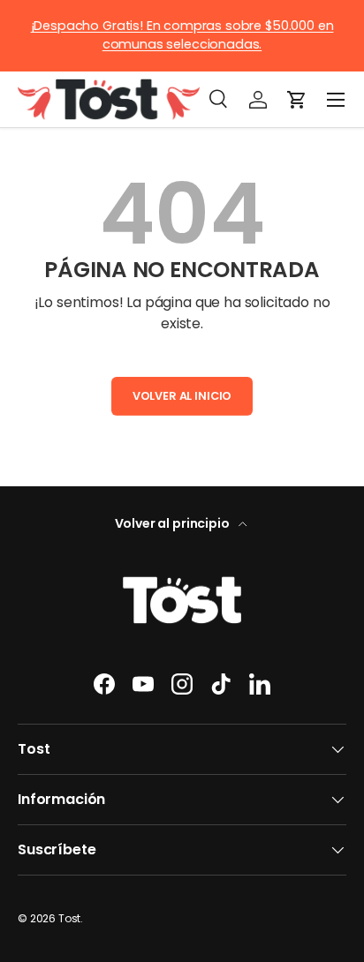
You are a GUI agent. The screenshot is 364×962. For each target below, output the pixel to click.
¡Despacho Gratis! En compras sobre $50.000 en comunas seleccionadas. (182, 35)
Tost (69, 918)
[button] (296, 99)
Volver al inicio (182, 395)
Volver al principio (173, 523)
